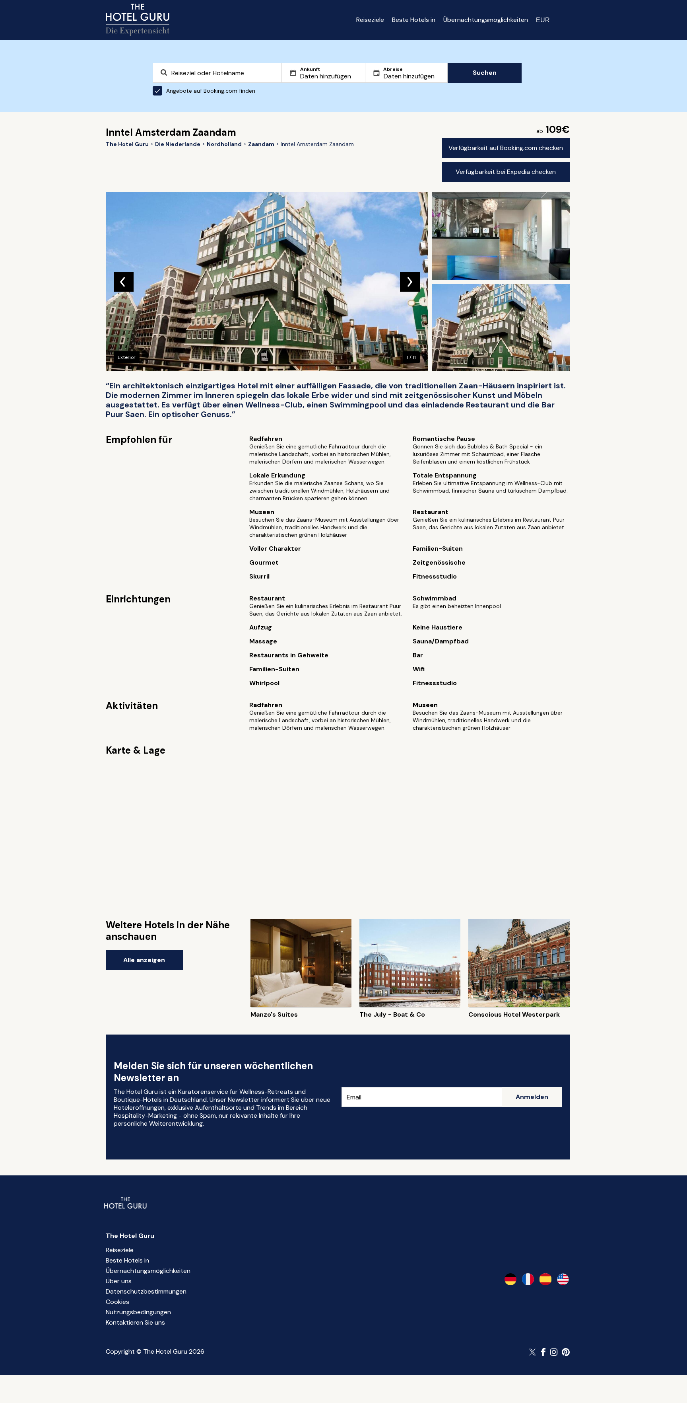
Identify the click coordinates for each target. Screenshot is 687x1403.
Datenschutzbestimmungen (146, 1291)
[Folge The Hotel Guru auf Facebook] (543, 1352)
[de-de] (510, 1279)
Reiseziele (370, 20)
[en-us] (563, 1279)
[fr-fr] (528, 1279)
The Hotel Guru (130, 1236)
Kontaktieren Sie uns (135, 1322)
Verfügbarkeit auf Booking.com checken (505, 148)
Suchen (485, 72)
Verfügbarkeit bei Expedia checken (506, 172)
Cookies (117, 1302)
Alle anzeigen (144, 960)
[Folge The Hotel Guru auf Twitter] (533, 1352)
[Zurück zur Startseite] (137, 20)
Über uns (119, 1281)
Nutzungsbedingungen (138, 1312)
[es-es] (545, 1279)
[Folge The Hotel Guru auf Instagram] (554, 1352)
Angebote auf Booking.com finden (210, 90)
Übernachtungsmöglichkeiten (485, 20)
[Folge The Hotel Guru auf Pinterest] (566, 1352)
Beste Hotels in (413, 20)
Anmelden (532, 1097)
